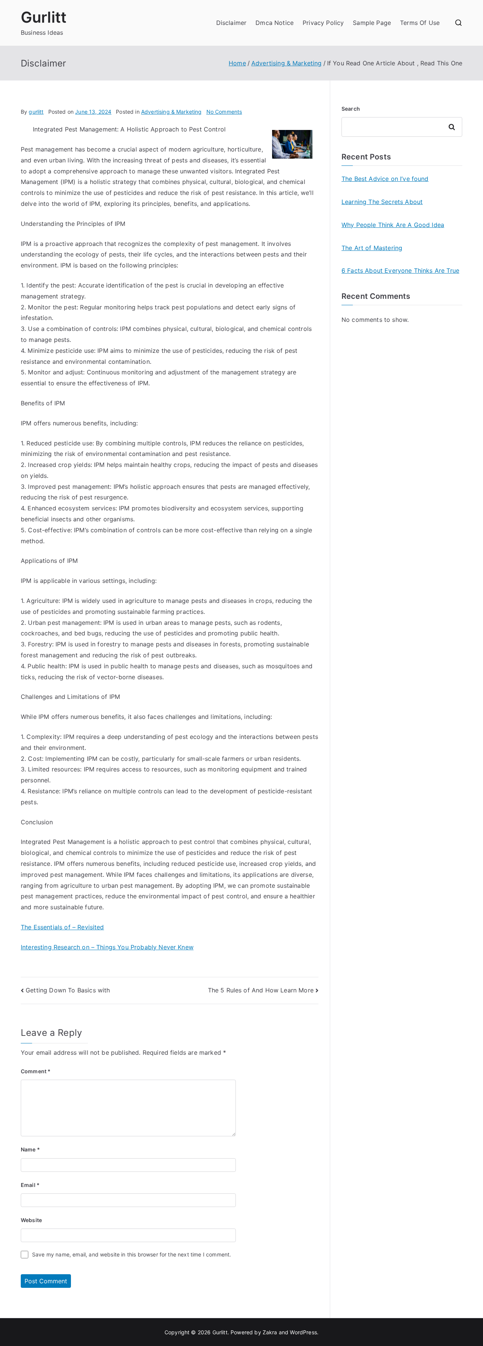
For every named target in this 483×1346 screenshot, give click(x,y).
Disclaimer (231, 22)
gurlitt (36, 111)
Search (350, 108)
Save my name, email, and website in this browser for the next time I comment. (131, 1254)
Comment (36, 1071)
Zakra (270, 1332)
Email (30, 1185)
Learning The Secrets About (382, 202)
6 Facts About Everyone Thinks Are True (400, 270)
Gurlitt (43, 17)
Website (31, 1220)
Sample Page (372, 22)
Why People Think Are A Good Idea (392, 225)
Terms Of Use (420, 22)
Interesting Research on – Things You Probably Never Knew (107, 947)
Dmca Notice (274, 22)
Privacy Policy (323, 22)
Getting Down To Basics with (68, 990)
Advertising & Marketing (171, 111)
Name (30, 1149)
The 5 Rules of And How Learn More (261, 990)
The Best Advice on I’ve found (385, 178)
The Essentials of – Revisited (62, 927)
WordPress (303, 1332)
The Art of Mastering (371, 248)
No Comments (224, 111)
